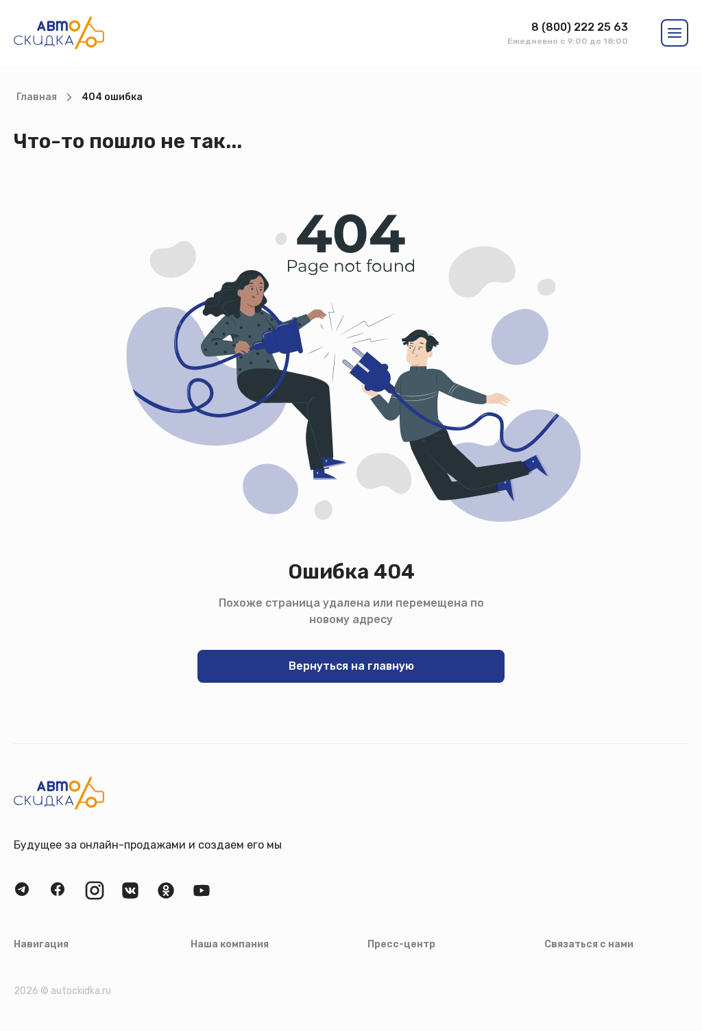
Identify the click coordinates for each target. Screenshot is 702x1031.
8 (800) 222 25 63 (579, 27)
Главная (36, 97)
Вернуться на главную (351, 665)
